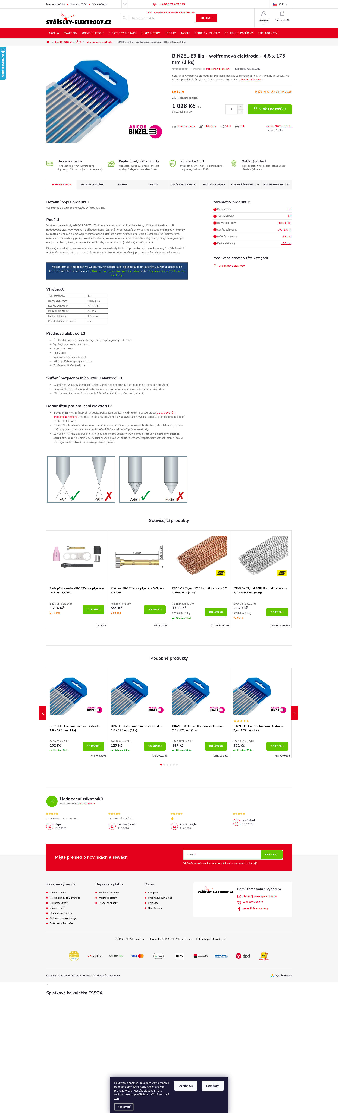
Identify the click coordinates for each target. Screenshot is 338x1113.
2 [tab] (164, 765)
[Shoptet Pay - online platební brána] (116, 956)
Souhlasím (212, 1086)
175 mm (286, 243)
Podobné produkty (274, 184)
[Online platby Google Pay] (158, 956)
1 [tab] (161, 765)
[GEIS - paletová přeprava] (264, 956)
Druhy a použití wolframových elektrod (116, 271)
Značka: (279, 126)
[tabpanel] (77, 579)
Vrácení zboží (57, 908)
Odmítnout (186, 1086)
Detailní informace (251, 79)
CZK (281, 4)
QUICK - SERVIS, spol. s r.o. (131, 939)
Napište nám (155, 908)
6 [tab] (177, 765)
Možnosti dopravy (109, 892)
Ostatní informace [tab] (214, 184)
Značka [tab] (183, 184)
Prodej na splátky (108, 903)
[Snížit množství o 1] (240, 111)
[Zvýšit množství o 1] (240, 107)
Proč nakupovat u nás (160, 897)
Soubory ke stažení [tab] (92, 184)
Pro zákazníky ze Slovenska (65, 897)
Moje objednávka (55, 4)
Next (294, 713)
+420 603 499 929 (253, 902)
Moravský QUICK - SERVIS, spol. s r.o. (171, 939)
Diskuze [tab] (153, 184)
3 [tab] (167, 765)
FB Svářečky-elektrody (255, 908)
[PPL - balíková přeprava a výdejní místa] (222, 956)
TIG (289, 209)
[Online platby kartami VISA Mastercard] (137, 956)
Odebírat (271, 854)
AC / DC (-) (284, 229)
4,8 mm (286, 236)
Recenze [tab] (122, 184)
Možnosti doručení (187, 98)
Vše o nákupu (99, 4)
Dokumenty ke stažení (62, 923)
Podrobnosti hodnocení (218, 69)
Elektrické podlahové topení (211, 939)
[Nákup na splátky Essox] (200, 956)
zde (116, 1098)
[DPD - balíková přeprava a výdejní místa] (243, 956)
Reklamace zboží (59, 903)
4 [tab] (170, 765)
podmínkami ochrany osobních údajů (237, 863)
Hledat (206, 18)
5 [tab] (174, 765)
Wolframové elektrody (232, 266)
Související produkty (243, 184)
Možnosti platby (108, 897)
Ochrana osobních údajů (63, 918)
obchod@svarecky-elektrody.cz (260, 896)
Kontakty (153, 903)
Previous (42, 713)
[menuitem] (53, 33)
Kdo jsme (153, 892)
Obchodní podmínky (61, 913)
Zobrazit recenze (86, 803)
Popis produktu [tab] (61, 184)
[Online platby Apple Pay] (179, 956)
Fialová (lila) (284, 223)
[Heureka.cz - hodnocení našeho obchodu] (74, 956)
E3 (289, 216)
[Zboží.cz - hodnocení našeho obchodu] (95, 956)
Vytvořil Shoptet (283, 975)
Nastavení (123, 1107)
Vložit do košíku (272, 109)
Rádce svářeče (78, 4)
